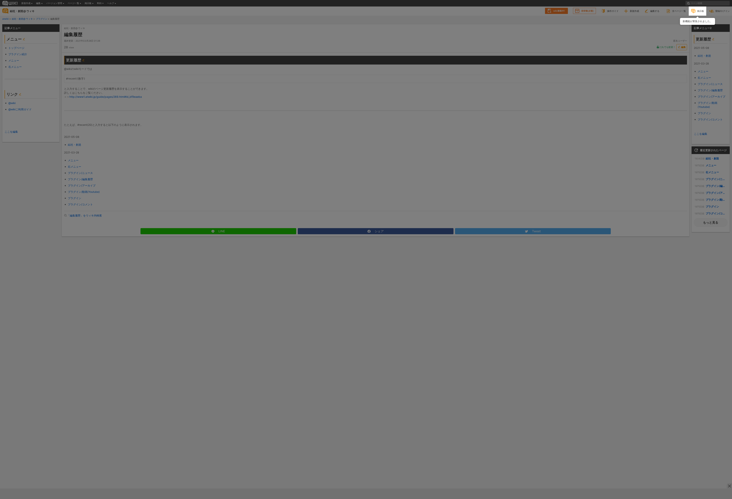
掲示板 (700, 11)
